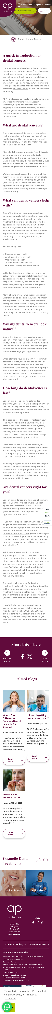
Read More (10, 760)
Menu (46, 11)
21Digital (14, 927)
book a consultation (23, 608)
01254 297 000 (31, 611)
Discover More (11, 894)
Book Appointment (23, 11)
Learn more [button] (10, 998)
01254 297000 (26, 5)
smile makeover (20, 89)
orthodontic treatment (37, 539)
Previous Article (7, 660)
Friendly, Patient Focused (30, 39)
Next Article (45, 660)
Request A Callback (43, 5)
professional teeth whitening (17, 534)
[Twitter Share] (29, 656)
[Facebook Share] (22, 656)
